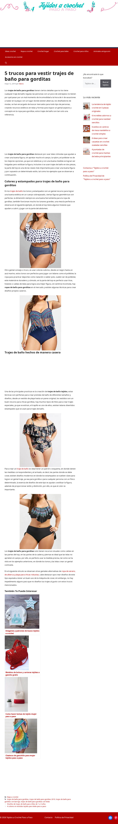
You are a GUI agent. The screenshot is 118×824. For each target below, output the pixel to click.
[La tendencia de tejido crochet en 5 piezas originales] (86, 106)
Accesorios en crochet (13, 57)
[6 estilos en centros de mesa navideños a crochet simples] (86, 129)
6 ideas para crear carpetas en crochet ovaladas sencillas (100, 141)
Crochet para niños (81, 51)
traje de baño (23, 468)
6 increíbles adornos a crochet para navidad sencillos (101, 119)
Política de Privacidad (64, 817)
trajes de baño (16, 191)
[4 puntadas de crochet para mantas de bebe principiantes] (86, 152)
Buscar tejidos (106, 83)
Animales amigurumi (102, 51)
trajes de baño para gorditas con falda (35, 801)
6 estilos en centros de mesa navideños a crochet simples (101, 130)
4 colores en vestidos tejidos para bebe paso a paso (26, 806)
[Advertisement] (59, 31)
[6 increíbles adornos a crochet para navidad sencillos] (86, 118)
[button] (6, 63)
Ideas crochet (10, 51)
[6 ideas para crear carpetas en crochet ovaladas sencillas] (86, 140)
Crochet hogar (43, 51)
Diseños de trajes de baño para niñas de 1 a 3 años (26, 804)
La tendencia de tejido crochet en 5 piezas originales (101, 107)
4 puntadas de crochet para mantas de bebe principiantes (101, 153)
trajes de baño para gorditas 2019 (42, 799)
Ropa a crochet (26, 51)
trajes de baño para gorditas (18, 799)
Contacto (49, 817)
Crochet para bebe (61, 51)
